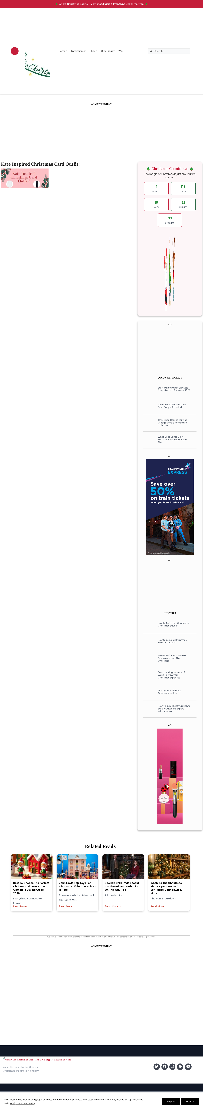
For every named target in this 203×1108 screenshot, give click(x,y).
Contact (56, 1071)
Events (106, 1081)
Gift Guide (108, 1076)
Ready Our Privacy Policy (22, 1103)
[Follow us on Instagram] (172, 1066)
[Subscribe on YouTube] (188, 1066)
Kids (93, 51)
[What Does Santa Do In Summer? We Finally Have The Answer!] (148, 439)
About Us (56, 1066)
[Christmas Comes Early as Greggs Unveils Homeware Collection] (148, 422)
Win (120, 51)
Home (62, 51)
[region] (101, 1100)
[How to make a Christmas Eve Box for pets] (148, 641)
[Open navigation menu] (15, 51)
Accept (190, 1101)
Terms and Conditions (64, 1081)
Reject (171, 1101)
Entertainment (79, 51)
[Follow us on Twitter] (157, 1066)
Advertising (57, 1076)
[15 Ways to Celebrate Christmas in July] (148, 691)
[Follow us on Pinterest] (180, 1066)
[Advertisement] (101, 129)
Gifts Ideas (107, 51)
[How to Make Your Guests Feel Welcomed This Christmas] (148, 658)
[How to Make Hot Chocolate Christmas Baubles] (148, 624)
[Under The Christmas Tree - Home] (37, 1059)
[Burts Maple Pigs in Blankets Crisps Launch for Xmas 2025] (148, 389)
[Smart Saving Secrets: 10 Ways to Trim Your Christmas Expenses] (148, 675)
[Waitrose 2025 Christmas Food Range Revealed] (148, 405)
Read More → (21, 906)
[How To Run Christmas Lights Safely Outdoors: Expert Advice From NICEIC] (148, 708)
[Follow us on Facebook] (164, 1066)
